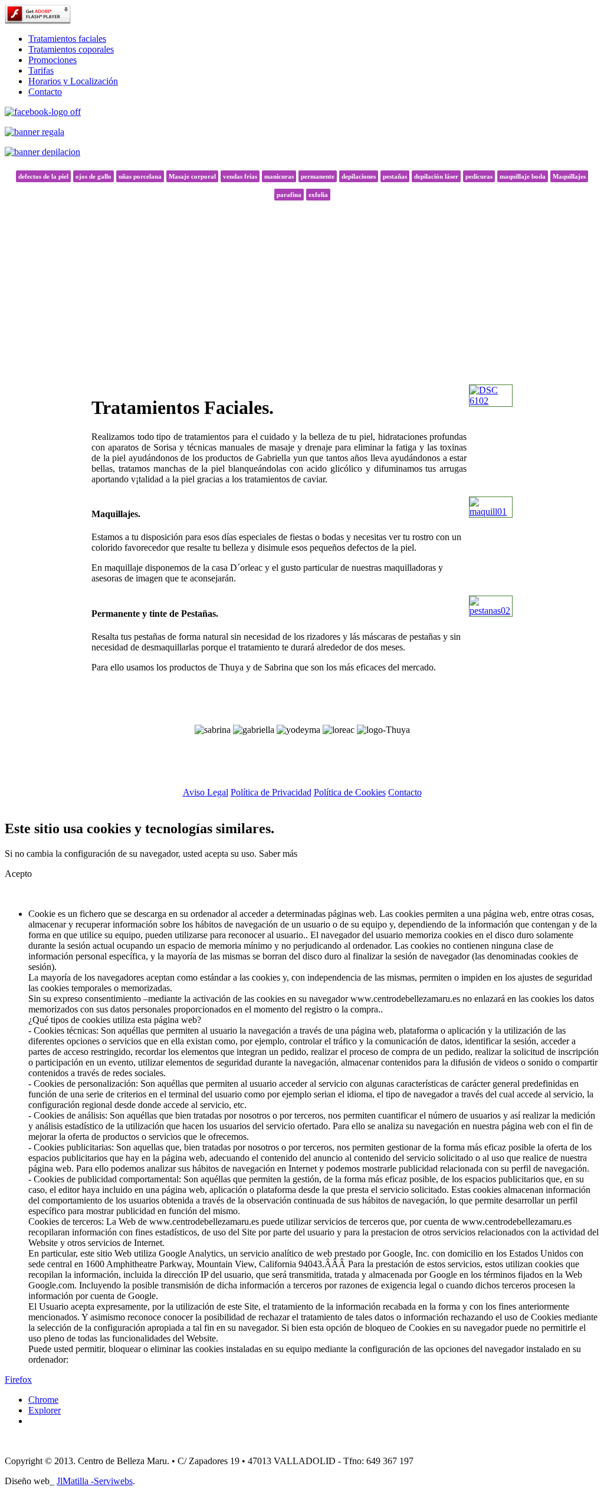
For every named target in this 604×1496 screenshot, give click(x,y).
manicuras (279, 176)
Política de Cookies (350, 792)
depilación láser (436, 176)
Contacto (45, 92)
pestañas (395, 176)
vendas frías (240, 176)
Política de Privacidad (271, 792)
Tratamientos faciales (67, 39)
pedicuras (479, 176)
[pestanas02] (491, 611)
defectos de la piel (43, 176)
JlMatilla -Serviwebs (95, 1481)
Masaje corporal (192, 176)
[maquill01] (491, 512)
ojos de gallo (93, 176)
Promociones (52, 60)
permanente (317, 176)
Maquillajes (569, 176)
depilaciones (359, 176)
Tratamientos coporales (71, 49)
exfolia (318, 194)
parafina (289, 194)
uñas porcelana (140, 176)
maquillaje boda (523, 176)
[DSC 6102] (491, 401)
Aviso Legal (205, 792)
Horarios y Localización (73, 81)
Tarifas (41, 70)
